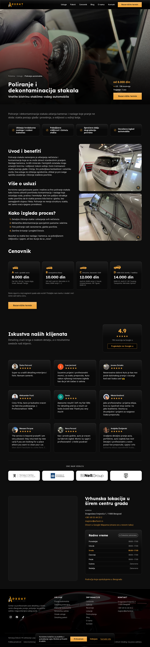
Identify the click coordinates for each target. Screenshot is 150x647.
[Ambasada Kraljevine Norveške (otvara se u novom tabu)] (24, 476)
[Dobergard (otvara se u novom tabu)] (126, 476)
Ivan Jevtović (70, 365)
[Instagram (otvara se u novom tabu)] (10, 617)
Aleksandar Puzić (26, 395)
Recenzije (90, 608)
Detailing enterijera (62, 604)
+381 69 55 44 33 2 (93, 517)
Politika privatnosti (14, 642)
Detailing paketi (60, 617)
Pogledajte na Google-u (122, 346)
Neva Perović (70, 428)
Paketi (73, 4)
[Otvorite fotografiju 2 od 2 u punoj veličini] (110, 217)
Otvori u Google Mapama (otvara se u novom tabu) (109, 524)
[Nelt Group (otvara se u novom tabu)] (92, 476)
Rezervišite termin (129, 4)
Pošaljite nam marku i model (58, 293)
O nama (101, 4)
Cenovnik (83, 4)
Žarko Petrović (25, 365)
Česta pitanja (91, 614)
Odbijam (94, 639)
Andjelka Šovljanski (119, 428)
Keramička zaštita (61, 611)
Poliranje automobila (62, 608)
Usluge (64, 4)
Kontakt (111, 4)
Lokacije (89, 611)
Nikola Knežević (117, 395)
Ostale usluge (59, 614)
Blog (92, 4)
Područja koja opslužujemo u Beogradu (103, 579)
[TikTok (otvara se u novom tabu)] (23, 617)
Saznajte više (105, 639)
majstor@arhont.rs (94, 521)
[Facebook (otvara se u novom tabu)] (16, 617)
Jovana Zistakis (117, 365)
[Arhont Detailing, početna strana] (15, 4)
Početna (11, 76)
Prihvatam (78, 639)
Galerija (89, 604)
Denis (67, 395)
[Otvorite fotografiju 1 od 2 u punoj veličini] (110, 167)
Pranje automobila (61, 601)
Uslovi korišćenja (29, 642)
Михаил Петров (26, 428)
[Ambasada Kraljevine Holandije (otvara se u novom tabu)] (58, 476)
